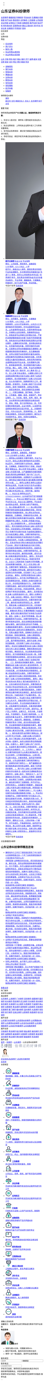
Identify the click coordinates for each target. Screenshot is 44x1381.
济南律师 (39, 1007)
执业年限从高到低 (12, 52)
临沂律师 (19, 1031)
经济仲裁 (9, 88)
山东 (3, 59)
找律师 (9, 1042)
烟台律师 (27, 1031)
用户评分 (9, 47)
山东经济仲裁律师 (16, 1026)
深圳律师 (27, 999)
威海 (35, 59)
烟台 (19, 59)
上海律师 (12, 999)
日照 (3, 62)
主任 (13, 101)
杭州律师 (8, 1001)
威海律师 (16, 1034)
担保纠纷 (9, 72)
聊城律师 (27, 1037)
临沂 (15, 59)
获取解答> (31, 885)
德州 (19, 62)
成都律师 (35, 999)
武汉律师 (24, 1001)
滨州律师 (4, 1037)
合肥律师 (8, 1007)
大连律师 (35, 1010)
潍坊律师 (35, 1031)
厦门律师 (12, 1010)
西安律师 (16, 1001)
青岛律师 (16, 1007)
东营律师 (24, 1034)
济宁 (27, 59)
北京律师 (4, 999)
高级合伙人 (19, 101)
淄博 (31, 59)
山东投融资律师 (29, 1026)
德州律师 (19, 1037)
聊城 (23, 62)
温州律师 (27, 1010)
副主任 (8, 101)
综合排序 (9, 44)
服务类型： (5, 1358)
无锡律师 (4, 1010)
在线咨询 (19, 286)
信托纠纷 (9, 83)
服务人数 (9, 49)
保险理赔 (9, 86)
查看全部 (4, 988)
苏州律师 (31, 1001)
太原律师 (25, 1012)
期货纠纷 (9, 80)
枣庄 (15, 62)
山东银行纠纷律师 (8, 1020)
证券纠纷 (9, 77)
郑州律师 (39, 1001)
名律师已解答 (16, 885)
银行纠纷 (9, 69)
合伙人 (27, 101)
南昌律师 (33, 1012)
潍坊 (23, 59)
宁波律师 (35, 1004)
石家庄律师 (17, 1012)
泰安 (7, 62)
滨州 (11, 62)
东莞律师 (27, 1004)
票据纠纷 (9, 75)
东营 (39, 59)
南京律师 (4, 1004)
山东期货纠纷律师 (12, 1023)
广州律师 (19, 999)
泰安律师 (39, 1034)
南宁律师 (8, 1012)
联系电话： (5, 1364)
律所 (7, 98)
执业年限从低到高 (12, 55)
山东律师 (17, 1042)
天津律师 (12, 1004)
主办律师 (34, 101)
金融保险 (9, 67)
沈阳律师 (31, 1007)
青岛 (11, 59)
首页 (3, 1042)
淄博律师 (8, 1034)
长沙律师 (19, 1004)
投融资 (8, 91)
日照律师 (31, 1034)
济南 (7, 59)
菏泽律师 (35, 1037)
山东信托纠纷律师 (27, 1023)
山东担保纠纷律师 (23, 1020)
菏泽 (27, 62)
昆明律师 (24, 1007)
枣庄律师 (12, 1037)
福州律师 (19, 1010)
